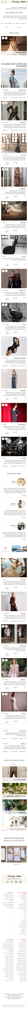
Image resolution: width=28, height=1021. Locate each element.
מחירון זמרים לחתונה (9, 906)
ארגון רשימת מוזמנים (9, 896)
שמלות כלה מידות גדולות (8, 970)
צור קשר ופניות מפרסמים (17, 997)
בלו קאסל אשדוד (22, 906)
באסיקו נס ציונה (23, 934)
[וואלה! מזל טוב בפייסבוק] (8, 882)
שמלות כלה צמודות (9, 977)
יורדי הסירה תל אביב (22, 904)
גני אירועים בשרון (22, 944)
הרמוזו (25, 913)
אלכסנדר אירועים (22, 927)
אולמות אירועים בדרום (21, 965)
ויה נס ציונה (23, 932)
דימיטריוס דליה (23, 897)
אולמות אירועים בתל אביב (21, 969)
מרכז (10, 23)
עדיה (25, 911)
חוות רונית (24, 922)
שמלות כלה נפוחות (9, 975)
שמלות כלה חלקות (9, 965)
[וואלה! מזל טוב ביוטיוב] (20, 882)
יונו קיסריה (24, 928)
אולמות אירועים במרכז (21, 958)
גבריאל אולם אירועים (22, 908)
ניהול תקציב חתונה (9, 897)
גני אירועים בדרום (22, 948)
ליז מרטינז (24, 920)
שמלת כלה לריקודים (9, 968)
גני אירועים (24, 941)
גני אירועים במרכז (22, 943)
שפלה (6, 23)
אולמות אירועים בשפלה (21, 963)
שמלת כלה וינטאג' (9, 958)
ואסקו (25, 901)
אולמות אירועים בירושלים (21, 967)
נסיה (25, 916)
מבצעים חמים (10, 907)
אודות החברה (8, 997)
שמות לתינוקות (11, 995)
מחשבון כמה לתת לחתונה (7, 904)
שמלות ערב (11, 978)
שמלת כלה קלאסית (9, 956)
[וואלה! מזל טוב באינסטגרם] (16, 882)
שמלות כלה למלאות (9, 961)
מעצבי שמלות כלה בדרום (8, 946)
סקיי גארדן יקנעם (22, 923)
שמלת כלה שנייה (9, 966)
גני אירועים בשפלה (22, 946)
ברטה (25, 918)
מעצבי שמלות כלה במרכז (8, 943)
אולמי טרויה (23, 903)
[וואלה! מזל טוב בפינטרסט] (12, 882)
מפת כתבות (17, 995)
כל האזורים (24, 23)
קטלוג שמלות (7, 994)
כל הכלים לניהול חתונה (8, 894)
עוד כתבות (14, 764)
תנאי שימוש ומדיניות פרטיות (14, 998)
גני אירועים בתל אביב (22, 953)
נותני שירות (13, 994)
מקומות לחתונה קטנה (21, 974)
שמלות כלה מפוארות (9, 973)
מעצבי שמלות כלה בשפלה (7, 948)
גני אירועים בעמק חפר (21, 955)
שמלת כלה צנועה (9, 959)
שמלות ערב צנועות (9, 980)
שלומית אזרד (23, 909)
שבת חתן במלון (23, 981)
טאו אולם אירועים (22, 896)
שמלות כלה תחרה (9, 971)
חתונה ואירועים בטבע (21, 970)
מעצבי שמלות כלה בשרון (8, 944)
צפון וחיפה (18, 23)
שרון (13, 23)
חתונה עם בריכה (22, 977)
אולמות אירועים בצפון (21, 960)
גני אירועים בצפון (22, 950)
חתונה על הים (23, 972)
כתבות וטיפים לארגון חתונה (7, 902)
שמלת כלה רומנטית (9, 963)
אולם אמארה (23, 899)
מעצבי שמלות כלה (9, 941)
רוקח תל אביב (23, 930)
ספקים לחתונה (20, 994)
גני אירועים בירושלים (22, 951)
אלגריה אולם (23, 925)
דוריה (25, 915)
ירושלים (1, 23)
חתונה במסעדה (23, 979)
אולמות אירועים (23, 956)
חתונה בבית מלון (22, 975)
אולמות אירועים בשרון (21, 962)
